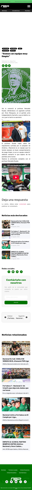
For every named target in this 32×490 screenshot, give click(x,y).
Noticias (4, 10)
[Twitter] (11, 481)
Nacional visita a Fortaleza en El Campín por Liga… (20, 242)
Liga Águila (13, 48)
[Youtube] (16, 481)
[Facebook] (6, 481)
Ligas (20, 48)
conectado (22, 204)
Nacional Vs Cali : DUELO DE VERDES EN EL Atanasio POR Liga (20, 222)
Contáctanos (22, 472)
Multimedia (5, 50)
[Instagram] (20, 481)
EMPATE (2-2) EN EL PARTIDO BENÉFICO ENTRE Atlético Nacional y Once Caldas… (20, 254)
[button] (28, 6)
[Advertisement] (16, 29)
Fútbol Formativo (11, 472)
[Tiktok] (25, 481)
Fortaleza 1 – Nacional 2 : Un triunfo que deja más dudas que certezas (20, 233)
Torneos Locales (13, 470)
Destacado (5, 48)
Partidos (27, 10)
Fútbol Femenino (25, 470)
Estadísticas (16, 10)
